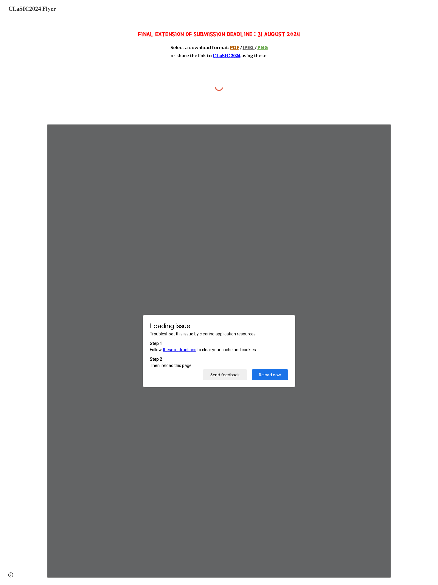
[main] (219, 43)
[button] (11, 575)
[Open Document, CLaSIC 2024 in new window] (379, 132)
